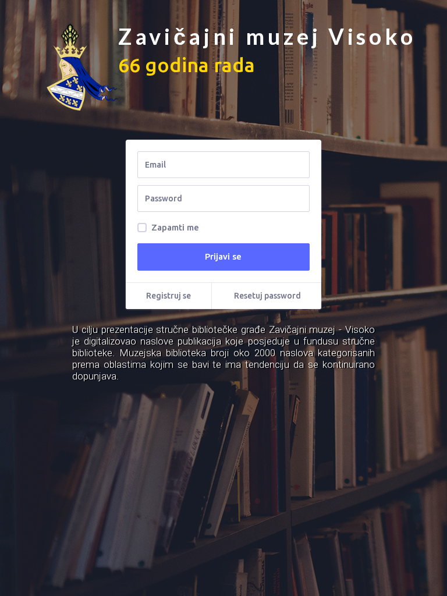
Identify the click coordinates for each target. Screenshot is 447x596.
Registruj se (168, 295)
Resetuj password (267, 295)
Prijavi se (223, 256)
